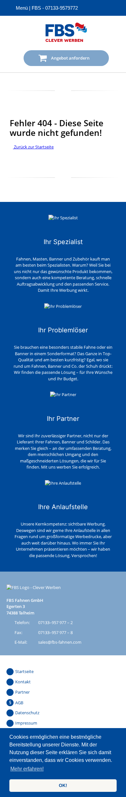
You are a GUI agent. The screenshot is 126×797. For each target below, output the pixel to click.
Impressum (26, 723)
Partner (22, 692)
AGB (19, 703)
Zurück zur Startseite (33, 147)
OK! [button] (63, 785)
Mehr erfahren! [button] (27, 769)
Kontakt (23, 682)
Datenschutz (27, 713)
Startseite (24, 671)
